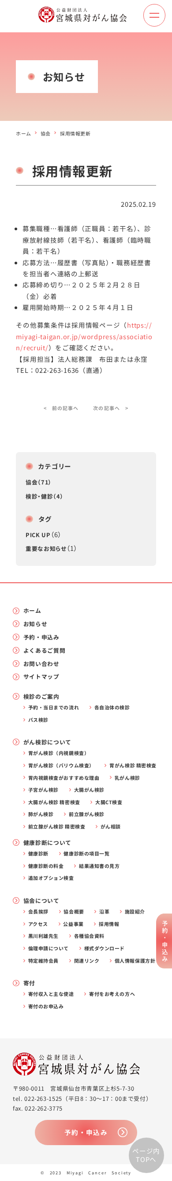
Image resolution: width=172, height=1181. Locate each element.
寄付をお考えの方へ (112, 994)
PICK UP (38, 534)
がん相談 (111, 826)
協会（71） (39, 482)
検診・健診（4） (45, 496)
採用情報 (109, 924)
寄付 (29, 983)
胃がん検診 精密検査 (132, 765)
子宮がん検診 (43, 790)
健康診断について (47, 842)
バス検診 (38, 720)
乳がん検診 (127, 778)
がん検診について (47, 742)
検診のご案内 (41, 696)
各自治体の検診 (112, 707)
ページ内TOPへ (146, 1155)
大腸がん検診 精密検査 (54, 802)
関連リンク (87, 961)
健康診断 (38, 853)
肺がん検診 (41, 814)
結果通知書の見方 (99, 866)
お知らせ (35, 623)
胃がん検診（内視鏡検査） (58, 753)
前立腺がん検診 (87, 814)
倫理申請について (48, 948)
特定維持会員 (43, 961)
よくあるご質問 (44, 650)
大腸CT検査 (108, 802)
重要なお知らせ (46, 548)
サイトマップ (41, 676)
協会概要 (74, 911)
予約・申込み (41, 637)
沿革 (104, 911)
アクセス (38, 924)
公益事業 (73, 924)
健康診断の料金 (46, 866)
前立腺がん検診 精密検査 (56, 826)
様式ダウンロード (104, 948)
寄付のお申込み (46, 1006)
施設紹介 (135, 911)
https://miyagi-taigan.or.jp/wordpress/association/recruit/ (84, 336)
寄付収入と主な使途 (51, 994)
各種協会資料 (89, 936)
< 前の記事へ (61, 407)
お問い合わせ (41, 663)
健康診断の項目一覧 (86, 853)
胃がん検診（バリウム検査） (61, 765)
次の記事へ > (110, 407)
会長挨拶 (38, 911)
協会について (41, 900)
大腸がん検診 (89, 790)
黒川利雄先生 (43, 936)
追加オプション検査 (51, 878)
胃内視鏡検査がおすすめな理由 (64, 778)
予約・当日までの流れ (53, 707)
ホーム (23, 133)
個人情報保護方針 (135, 961)
